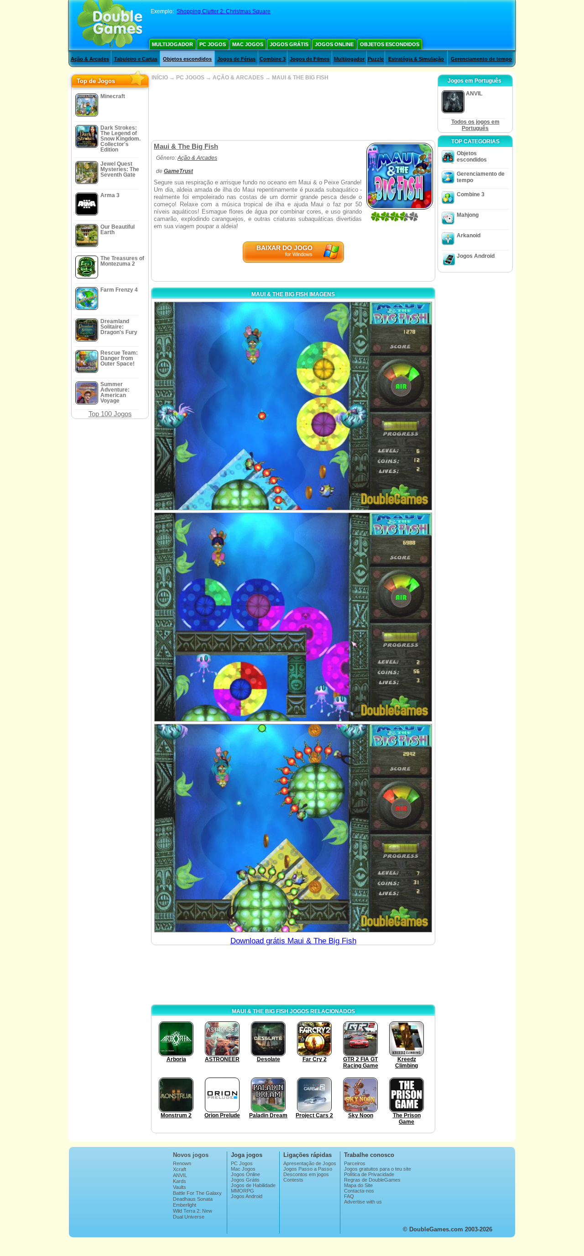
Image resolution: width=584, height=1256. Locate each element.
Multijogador (172, 44)
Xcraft (179, 1169)
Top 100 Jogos (110, 414)
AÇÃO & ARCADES (238, 77)
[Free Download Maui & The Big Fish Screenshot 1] (293, 406)
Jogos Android (476, 256)
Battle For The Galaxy (197, 1193)
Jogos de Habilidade (253, 1185)
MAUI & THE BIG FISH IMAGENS (293, 294)
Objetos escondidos (389, 44)
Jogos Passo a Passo (307, 1169)
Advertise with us (363, 1201)
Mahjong (468, 215)
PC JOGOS (190, 77)
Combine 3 (273, 59)
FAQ (349, 1196)
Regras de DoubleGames (372, 1180)
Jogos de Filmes (309, 59)
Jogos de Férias (236, 59)
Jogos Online (334, 44)
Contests (293, 1180)
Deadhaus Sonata (193, 1199)
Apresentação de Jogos (309, 1163)
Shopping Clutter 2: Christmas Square (224, 11)
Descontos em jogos (306, 1174)
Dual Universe (188, 1216)
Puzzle (376, 59)
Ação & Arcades (90, 59)
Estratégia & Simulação (416, 59)
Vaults (179, 1187)
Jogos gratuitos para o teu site (377, 1169)
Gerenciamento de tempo (481, 59)
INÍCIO (159, 77)
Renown (182, 1163)
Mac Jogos (247, 44)
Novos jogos (191, 1154)
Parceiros (354, 1163)
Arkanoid (468, 235)
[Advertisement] (293, 110)
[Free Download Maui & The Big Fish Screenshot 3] (293, 828)
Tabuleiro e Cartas (135, 59)
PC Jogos (212, 44)
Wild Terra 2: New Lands (192, 1213)
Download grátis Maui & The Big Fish (293, 941)
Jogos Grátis (289, 44)
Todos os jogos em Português (475, 125)
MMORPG (242, 1190)
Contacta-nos (359, 1190)
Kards (179, 1181)
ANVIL (180, 1175)
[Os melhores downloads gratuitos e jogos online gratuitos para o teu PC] (109, 25)
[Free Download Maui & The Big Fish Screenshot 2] (293, 617)
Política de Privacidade (369, 1174)
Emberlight (184, 1205)
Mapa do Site (358, 1185)
